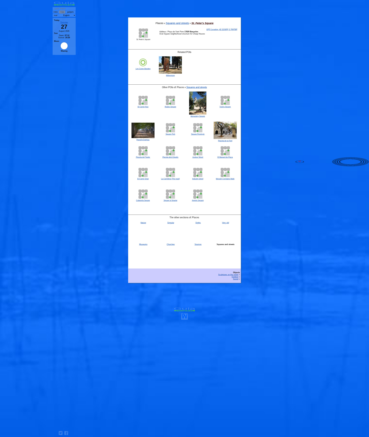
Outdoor (235, 277)
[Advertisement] (184, 9)
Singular (170, 223)
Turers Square (225, 107)
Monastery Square (198, 116)
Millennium (170, 76)
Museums (143, 244)
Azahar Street (197, 157)
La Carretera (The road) (170, 179)
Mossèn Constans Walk (225, 179)
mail (55, 15)
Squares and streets (177, 23)
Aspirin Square (198, 200)
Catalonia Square (143, 200)
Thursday (64, 22)
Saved (235, 279)
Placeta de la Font (225, 141)
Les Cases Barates (143, 69)
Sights (198, 223)
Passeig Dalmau (143, 140)
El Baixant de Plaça (225, 157)
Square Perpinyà (197, 134)
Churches (171, 244)
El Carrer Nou (143, 107)
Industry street (197, 179)
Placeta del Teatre (143, 157)
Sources (198, 244)
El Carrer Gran (143, 179)
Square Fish (170, 134)
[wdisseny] (184, 319)
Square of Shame (170, 200)
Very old (225, 223)
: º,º (221, 29)
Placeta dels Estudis (170, 157)
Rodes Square (170, 107)
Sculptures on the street (228, 275)
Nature (143, 223)
